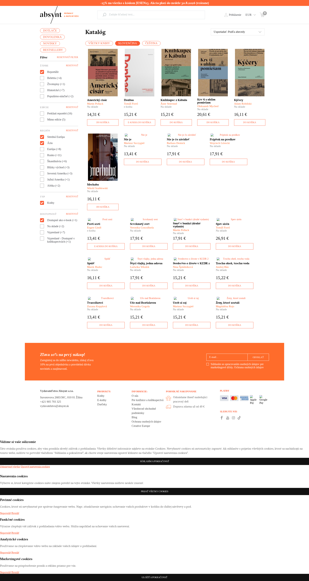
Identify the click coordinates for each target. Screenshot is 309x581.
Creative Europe (141, 425)
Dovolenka (52, 36)
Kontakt (136, 404)
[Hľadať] (104, 14)
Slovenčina (127, 43)
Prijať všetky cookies (154, 491)
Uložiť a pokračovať (154, 577)
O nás (135, 395)
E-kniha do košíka (139, 122)
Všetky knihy (99, 43)
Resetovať (72, 65)
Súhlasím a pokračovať (154, 461)
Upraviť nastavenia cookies (35, 466)
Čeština (151, 43)
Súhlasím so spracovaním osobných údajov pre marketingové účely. (237, 366)
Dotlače (50, 30)
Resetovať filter (67, 57)
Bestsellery (53, 49)
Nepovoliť (5, 513)
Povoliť (15, 513)
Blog (134, 417)
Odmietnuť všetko (10, 466)
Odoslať (258, 357)
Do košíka (102, 122)
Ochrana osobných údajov (249, 367)
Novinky (50, 43)
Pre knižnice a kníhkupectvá (147, 400)
